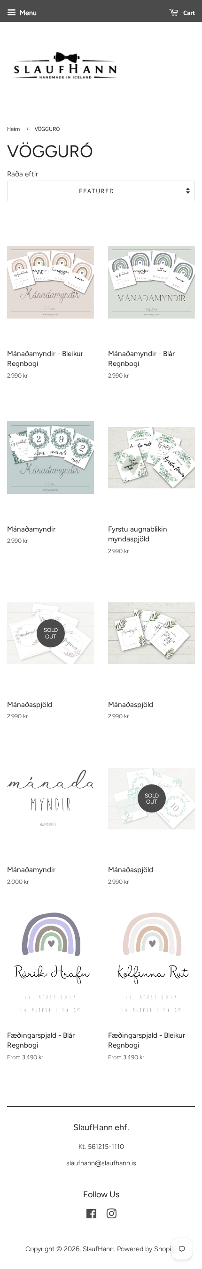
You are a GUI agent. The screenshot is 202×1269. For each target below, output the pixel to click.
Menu (27, 13)
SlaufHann (98, 1249)
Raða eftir (22, 173)
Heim (13, 129)
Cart (188, 12)
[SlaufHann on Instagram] (111, 1215)
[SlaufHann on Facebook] (91, 1215)
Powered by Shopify (147, 1249)
